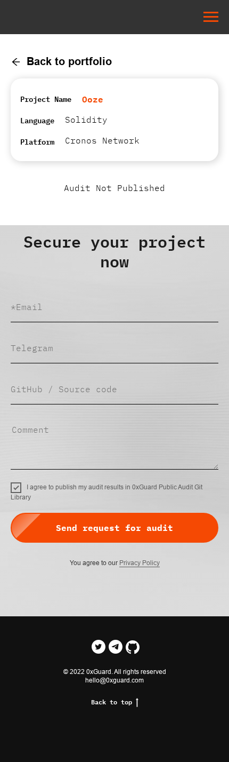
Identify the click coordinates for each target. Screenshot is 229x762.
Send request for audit (114, 527)
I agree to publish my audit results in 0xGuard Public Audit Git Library (106, 492)
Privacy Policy (139, 563)
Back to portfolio (69, 61)
